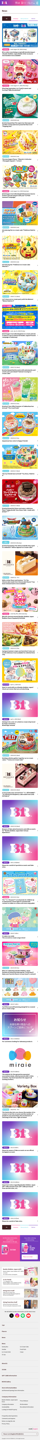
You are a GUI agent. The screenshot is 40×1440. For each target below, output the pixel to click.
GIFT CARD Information (9, 1375)
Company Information (9, 1397)
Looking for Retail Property (9, 1409)
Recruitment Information (27, 1407)
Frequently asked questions (9, 1416)
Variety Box (5, 1347)
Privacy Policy (6, 1424)
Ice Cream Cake (24, 1347)
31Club (4, 1369)
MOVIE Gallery (6, 1382)
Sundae (4, 1349)
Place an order (28, 1257)
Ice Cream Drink (6, 1352)
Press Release (24, 1401)
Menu (3, 1343)
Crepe (21, 1352)
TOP (3, 1325)
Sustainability (5, 1407)
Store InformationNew (9, 1388)
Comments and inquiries (8, 1418)
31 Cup (4, 1354)
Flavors (4, 1331)
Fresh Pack (23, 1349)
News (3, 1337)
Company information (8, 1404)
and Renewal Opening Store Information (13, 1390)
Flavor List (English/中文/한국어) (13, 1434)
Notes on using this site (8, 1421)
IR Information (24, 1404)
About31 (4, 1363)
